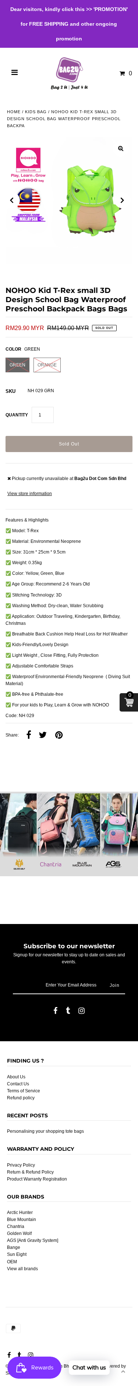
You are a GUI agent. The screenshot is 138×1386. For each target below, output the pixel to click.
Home (14, 112)
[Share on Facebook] (28, 735)
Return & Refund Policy (30, 1172)
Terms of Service (23, 1090)
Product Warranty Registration (37, 1179)
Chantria (15, 1226)
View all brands (22, 1268)
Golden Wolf (19, 1233)
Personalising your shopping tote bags (45, 1131)
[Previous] (12, 200)
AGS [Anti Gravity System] (32, 1240)
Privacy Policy (21, 1165)
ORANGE (47, 365)
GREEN (17, 365)
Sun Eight (16, 1254)
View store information (29, 493)
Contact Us (18, 1083)
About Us (16, 1076)
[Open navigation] (15, 73)
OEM (12, 1261)
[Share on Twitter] (43, 735)
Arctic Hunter (20, 1212)
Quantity (17, 415)
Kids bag (36, 112)
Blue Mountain (21, 1219)
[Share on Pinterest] (59, 735)
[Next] (122, 200)
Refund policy (21, 1097)
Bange (13, 1247)
